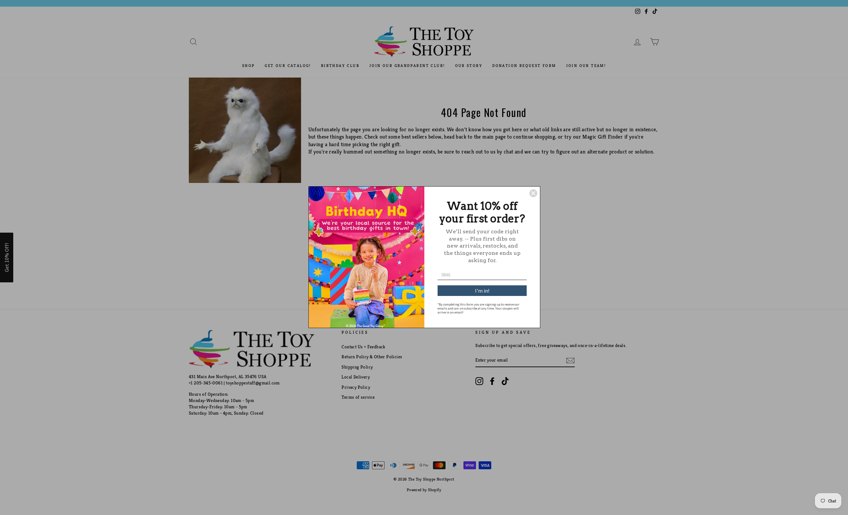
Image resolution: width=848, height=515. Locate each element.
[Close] (533, 193)
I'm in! (482, 290)
